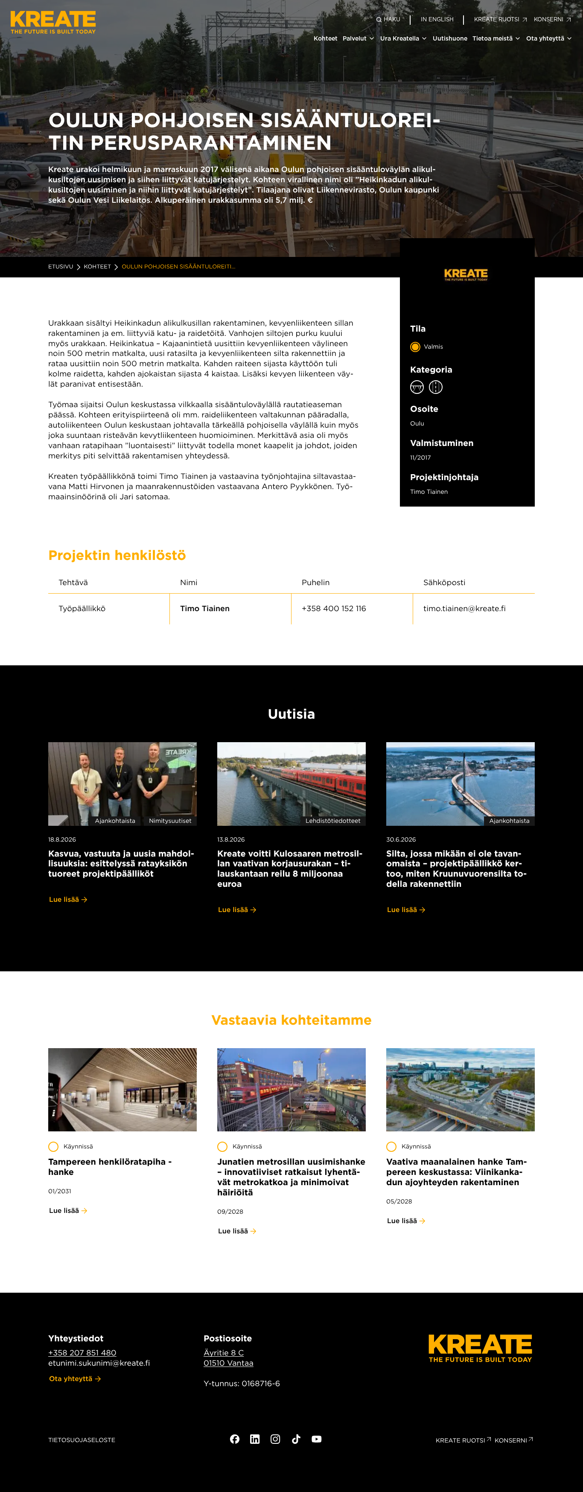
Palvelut (355, 38)
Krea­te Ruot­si (460, 1440)
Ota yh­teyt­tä (71, 1379)
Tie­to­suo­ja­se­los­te (81, 1440)
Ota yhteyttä (545, 38)
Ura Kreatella (399, 38)
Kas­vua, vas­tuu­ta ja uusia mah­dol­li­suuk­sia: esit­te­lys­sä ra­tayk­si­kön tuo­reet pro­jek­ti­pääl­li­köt (121, 863)
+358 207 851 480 (82, 1353)
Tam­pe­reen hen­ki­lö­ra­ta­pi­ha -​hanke (110, 1167)
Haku (392, 19)
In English (437, 19)
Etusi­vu (60, 267)
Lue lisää (64, 899)
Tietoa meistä (492, 38)
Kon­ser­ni (511, 1440)
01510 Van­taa (229, 1363)
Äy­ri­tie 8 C (224, 1353)
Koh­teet (97, 267)
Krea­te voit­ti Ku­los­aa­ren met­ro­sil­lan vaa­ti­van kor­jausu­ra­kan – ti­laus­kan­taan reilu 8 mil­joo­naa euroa (289, 868)
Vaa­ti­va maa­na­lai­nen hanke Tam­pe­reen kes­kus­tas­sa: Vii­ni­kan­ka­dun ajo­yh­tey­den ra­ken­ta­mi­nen (456, 1172)
